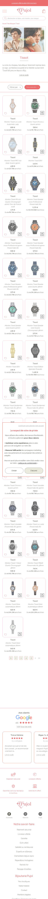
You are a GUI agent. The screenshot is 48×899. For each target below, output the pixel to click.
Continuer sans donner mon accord (31, 426)
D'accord (34, 470)
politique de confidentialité (27, 463)
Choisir (14, 470)
